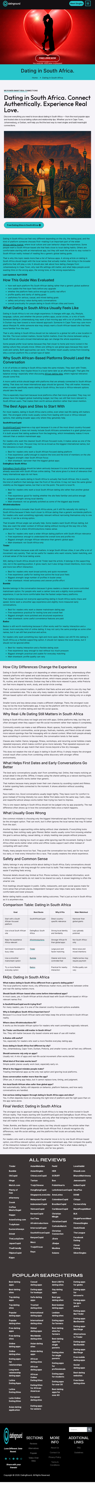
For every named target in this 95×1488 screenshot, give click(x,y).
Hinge (12, 1180)
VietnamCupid (37, 1209)
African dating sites (54, 374)
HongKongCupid (38, 1190)
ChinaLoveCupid (38, 1175)
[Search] (89, 1429)
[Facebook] (6, 1458)
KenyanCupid (36, 1237)
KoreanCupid (36, 1213)
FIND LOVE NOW (47, 58)
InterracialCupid (38, 1228)
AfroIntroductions (37, 940)
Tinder (32, 949)
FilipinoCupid (15, 1253)
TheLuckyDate (16, 1238)
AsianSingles (36, 1171)
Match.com (14, 1185)
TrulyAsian (14, 1224)
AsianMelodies (37, 1166)
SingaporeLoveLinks (40, 1194)
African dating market (13, 244)
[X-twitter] (9, 1458)
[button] (88, 3)
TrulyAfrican (36, 1247)
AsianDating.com (17, 1219)
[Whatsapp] (21, 1458)
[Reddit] (17, 1458)
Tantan (34, 1180)
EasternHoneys (16, 1229)
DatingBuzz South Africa (14, 468)
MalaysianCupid (38, 1199)
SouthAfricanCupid (12, 427)
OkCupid (13, 1175)
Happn (12, 1215)
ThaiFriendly (15, 1248)
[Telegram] (13, 1458)
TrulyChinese (37, 1185)
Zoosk (12, 1202)
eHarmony (14, 1197)
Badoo (32, 967)
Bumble (33, 958)
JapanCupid (15, 1243)
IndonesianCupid (38, 1204)
